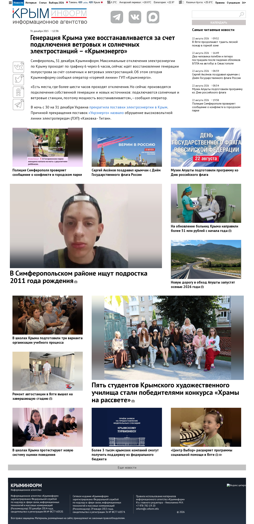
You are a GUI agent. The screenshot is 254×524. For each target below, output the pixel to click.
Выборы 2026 (56, 2)
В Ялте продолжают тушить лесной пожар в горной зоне (215, 43)
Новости (18, 2)
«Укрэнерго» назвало (106, 112)
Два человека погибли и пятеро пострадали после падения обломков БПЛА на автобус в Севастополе (216, 59)
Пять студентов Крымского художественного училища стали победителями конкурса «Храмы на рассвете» (165, 392)
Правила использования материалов (156, 496)
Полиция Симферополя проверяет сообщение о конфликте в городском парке (216, 107)
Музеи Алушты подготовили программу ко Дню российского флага (217, 90)
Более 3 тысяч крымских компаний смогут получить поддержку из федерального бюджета (125, 454)
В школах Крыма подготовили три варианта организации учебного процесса (47, 340)
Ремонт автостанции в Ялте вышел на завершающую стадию (42, 396)
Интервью (31, 2)
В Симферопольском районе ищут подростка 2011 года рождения (78, 276)
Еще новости (127, 467)
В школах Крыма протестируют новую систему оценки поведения (42, 452)
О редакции (233, 2)
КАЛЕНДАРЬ (218, 22)
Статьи (42, 2)
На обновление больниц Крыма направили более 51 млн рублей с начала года (204, 228)
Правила (219, 2)
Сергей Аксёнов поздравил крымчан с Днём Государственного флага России (216, 76)
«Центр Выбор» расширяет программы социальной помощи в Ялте (201, 452)
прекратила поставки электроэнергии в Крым (128, 107)
